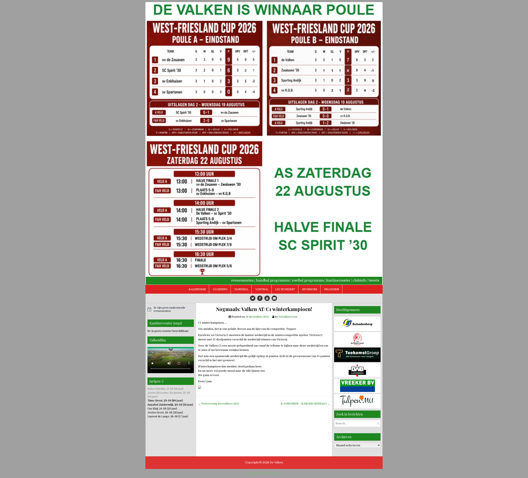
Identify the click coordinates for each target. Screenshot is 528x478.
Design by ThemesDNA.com (264, 472)
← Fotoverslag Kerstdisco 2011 (218, 403)
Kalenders (197, 289)
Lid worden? (285, 289)
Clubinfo (220, 289)
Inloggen (331, 289)
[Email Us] (274, 298)
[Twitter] (252, 298)
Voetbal (261, 289)
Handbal (241, 289)
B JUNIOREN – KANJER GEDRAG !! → (305, 403)
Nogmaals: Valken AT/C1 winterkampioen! (264, 309)
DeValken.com (288, 316)
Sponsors (309, 289)
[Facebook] (260, 298)
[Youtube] (267, 298)
